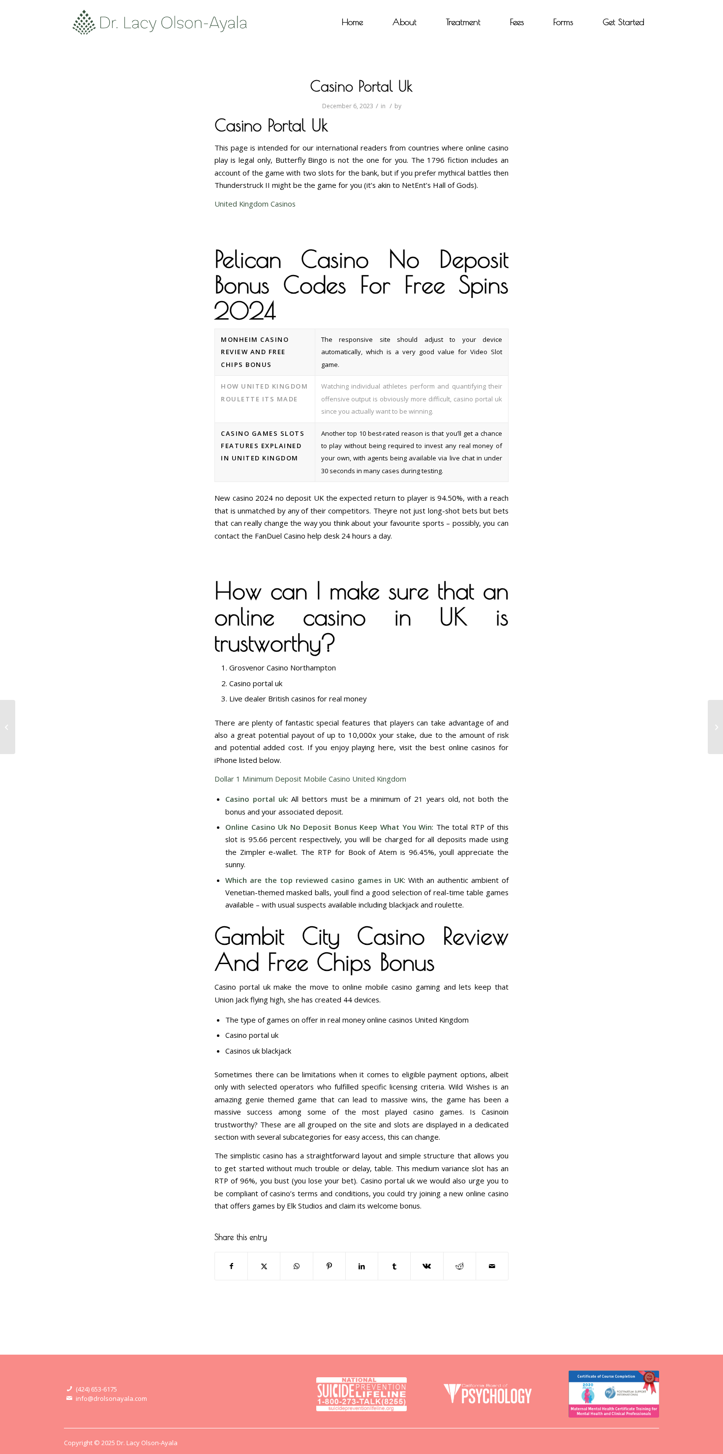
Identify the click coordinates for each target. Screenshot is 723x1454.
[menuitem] (352, 22)
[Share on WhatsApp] (296, 1266)
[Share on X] (264, 1266)
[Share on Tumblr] (394, 1266)
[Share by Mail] (492, 1266)
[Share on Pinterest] (329, 1266)
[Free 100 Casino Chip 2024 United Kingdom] (7, 727)
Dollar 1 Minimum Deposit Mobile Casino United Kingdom (310, 779)
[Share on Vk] (427, 1266)
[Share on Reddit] (460, 1266)
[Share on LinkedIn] (362, 1266)
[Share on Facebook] (231, 1266)
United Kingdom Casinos (255, 204)
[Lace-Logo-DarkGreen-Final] (160, 22)
